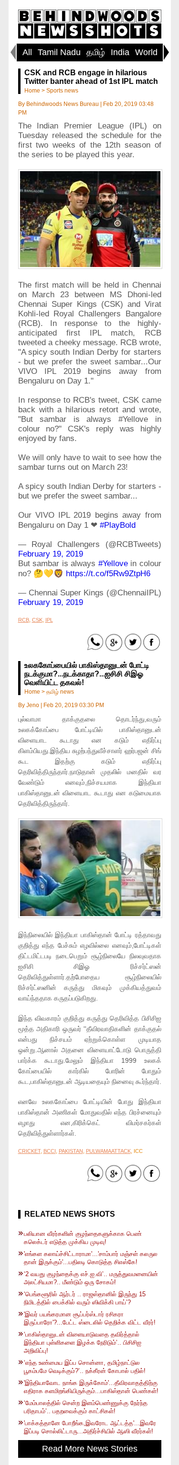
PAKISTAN (71, 1151)
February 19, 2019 (50, 553)
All (27, 52)
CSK (37, 620)
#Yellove (113, 563)
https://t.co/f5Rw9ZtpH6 (108, 573)
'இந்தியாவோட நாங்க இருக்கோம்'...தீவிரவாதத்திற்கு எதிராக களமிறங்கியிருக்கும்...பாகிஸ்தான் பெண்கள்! (91, 1387)
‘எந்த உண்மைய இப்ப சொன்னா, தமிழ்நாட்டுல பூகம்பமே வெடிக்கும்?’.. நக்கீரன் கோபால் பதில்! (85, 1366)
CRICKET (29, 1151)
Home (32, 90)
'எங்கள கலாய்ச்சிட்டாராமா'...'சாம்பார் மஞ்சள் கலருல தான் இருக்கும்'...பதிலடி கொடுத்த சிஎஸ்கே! (91, 1258)
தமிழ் (95, 52)
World (146, 52)
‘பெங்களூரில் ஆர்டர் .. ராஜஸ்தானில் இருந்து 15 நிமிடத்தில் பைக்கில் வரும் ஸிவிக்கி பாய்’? (85, 1298)
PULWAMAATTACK (108, 1151)
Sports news (62, 90)
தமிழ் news (60, 691)
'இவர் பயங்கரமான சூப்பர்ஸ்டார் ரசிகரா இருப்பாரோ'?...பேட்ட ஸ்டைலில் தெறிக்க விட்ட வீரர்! (90, 1318)
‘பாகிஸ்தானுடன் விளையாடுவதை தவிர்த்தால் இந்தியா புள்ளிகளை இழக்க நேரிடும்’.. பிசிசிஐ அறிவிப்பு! (82, 1342)
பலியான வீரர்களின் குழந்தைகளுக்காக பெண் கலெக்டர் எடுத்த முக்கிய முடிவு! (83, 1237)
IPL (49, 620)
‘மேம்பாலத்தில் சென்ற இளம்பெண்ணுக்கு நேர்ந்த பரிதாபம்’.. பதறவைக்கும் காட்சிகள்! (85, 1407)
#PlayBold (118, 525)
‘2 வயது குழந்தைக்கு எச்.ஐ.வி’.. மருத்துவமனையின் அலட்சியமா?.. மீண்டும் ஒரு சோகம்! (91, 1278)
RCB (23, 620)
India (120, 52)
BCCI (49, 1151)
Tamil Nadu (59, 52)
